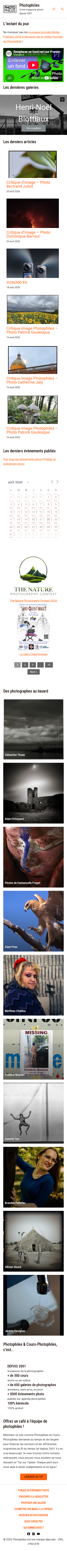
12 (26, 512)
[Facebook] (28, 1533)
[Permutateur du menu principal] (54, 9)
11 (18, 512)
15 (48, 512)
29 (26, 497)
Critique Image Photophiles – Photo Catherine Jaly (32, 380)
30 (33, 497)
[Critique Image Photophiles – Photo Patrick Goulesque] (33, 314)
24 (11, 527)
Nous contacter (33, 1521)
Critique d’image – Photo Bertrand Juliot (28, 184)
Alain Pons (11, 947)
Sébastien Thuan (15, 755)
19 (26, 519)
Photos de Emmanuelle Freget (22, 883)
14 (41, 512)
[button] (62, 9)
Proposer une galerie (33, 1502)
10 (11, 512)
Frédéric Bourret (14, 1075)
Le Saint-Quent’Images (33, 654)
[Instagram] (33, 1533)
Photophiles (29, 5)
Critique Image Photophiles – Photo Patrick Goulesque (32, 330)
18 (18, 519)
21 (41, 519)
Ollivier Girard (13, 1267)
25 (18, 527)
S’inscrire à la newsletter (33, 1496)
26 (26, 527)
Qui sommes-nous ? (33, 1527)
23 (55, 519)
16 (55, 512)
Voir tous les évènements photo (22, 459)
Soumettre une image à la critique (33, 1509)
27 (11, 497)
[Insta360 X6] (33, 273)
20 (33, 519)
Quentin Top (12, 1139)
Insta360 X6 (17, 282)
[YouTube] (38, 1533)
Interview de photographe (33, 1515)
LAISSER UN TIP (33, 1476)
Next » (33, 671)
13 (33, 512)
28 (18, 497)
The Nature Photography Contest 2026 (33, 600)
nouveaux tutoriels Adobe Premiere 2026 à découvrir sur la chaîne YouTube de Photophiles (33, 37)
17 (11, 519)
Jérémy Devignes (15, 1331)
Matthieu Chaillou (15, 1011)
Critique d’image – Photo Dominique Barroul (28, 234)
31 (41, 497)
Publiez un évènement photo (33, 1490)
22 (48, 519)
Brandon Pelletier (15, 1203)
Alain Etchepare (14, 819)
